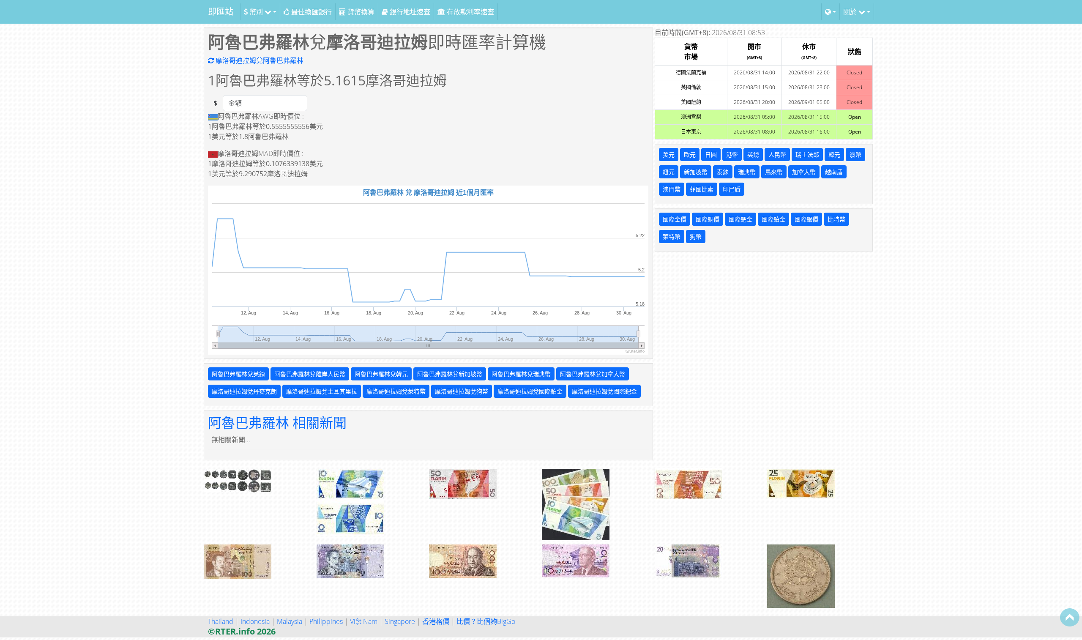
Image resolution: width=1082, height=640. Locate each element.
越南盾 (834, 172)
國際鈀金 (740, 219)
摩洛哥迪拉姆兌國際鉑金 (530, 391)
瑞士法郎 (807, 154)
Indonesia (255, 621)
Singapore (400, 621)
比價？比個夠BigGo (485, 621)
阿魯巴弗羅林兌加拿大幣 (592, 374)
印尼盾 (731, 189)
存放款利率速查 (469, 11)
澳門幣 (671, 189)
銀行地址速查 (409, 11)
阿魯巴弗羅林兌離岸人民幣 (309, 374)
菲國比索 (701, 189)
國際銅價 (707, 219)
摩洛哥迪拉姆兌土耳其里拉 (321, 391)
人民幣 (777, 154)
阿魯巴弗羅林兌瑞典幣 (521, 374)
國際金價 (674, 219)
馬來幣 (774, 172)
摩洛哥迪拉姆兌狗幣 (461, 391)
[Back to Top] (1070, 617)
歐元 (690, 154)
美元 (669, 154)
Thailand (220, 621)
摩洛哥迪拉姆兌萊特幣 (396, 391)
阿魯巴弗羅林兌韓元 (381, 374)
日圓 (711, 154)
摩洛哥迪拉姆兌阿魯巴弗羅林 (258, 60)
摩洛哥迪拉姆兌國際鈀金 (604, 391)
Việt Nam (363, 621)
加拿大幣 (804, 172)
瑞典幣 (747, 172)
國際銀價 (806, 219)
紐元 (669, 172)
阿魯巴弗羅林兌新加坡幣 (449, 374)
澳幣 (855, 154)
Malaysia (289, 621)
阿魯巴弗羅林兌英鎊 (238, 374)
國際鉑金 (773, 219)
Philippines (326, 621)
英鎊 (753, 154)
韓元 (834, 154)
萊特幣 (671, 236)
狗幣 (696, 236)
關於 (850, 11)
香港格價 (435, 621)
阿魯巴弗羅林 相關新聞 (277, 422)
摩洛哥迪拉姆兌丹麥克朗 (244, 391)
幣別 (256, 11)
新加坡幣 (696, 172)
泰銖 (723, 172)
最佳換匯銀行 (311, 11)
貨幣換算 (360, 11)
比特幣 (836, 219)
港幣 (732, 154)
